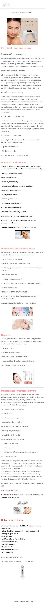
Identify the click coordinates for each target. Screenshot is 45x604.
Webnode (29, 601)
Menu (42, 4)
